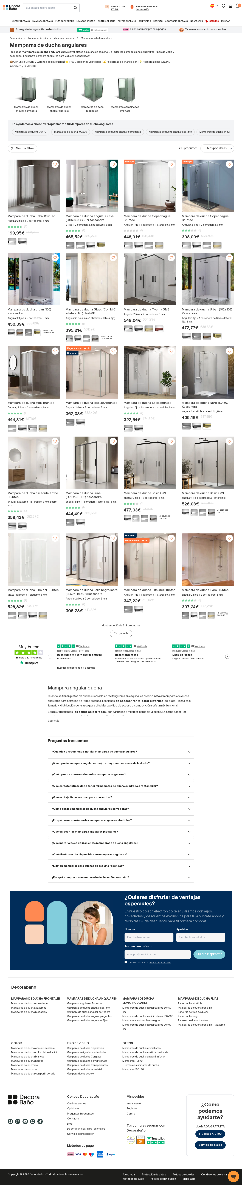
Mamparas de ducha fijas (198, 999)
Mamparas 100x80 (133, 1069)
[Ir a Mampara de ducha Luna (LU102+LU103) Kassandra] (92, 463)
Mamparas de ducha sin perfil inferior (143, 1057)
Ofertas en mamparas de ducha (140, 1065)
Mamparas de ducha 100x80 (70, 132)
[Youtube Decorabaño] (26, 1123)
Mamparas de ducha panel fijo (195, 1008)
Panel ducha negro (188, 1016)
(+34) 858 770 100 (210, 1134)
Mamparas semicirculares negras (141, 1021)
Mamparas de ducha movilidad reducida (145, 1052)
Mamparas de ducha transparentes (87, 1065)
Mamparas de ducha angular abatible (170, 132)
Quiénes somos (76, 1103)
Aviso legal (129, 1175)
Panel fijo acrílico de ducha (193, 1012)
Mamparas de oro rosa (24, 1069)
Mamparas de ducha (64, 38)
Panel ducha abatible (190, 1004)
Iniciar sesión (134, 1103)
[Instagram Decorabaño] (18, 1123)
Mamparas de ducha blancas (27, 1057)
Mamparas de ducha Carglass (84, 1057)
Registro (132, 1108)
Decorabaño (16, 38)
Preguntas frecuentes (80, 1114)
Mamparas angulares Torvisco (84, 1004)
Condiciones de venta (214, 1175)
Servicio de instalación (80, 1134)
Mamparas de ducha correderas (29, 1004)
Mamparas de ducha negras (27, 1061)
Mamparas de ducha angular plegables (89, 1016)
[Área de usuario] (230, 6)
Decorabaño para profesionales (86, 1129)
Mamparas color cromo (24, 1065)
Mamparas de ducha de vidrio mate (87, 1061)
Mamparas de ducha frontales (36, 999)
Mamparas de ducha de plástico (85, 1048)
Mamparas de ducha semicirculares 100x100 (147, 1016)
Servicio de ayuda (210, 1145)
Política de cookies (184, 1175)
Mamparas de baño (38, 38)
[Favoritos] (223, 5)
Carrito (131, 1114)
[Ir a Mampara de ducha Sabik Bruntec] (34, 186)
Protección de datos (154, 1175)
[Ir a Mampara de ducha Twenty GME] (150, 279)
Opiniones (73, 1108)
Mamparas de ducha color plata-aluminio (34, 1052)
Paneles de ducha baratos (193, 1021)
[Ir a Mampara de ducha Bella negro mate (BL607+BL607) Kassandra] (92, 559)
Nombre (130, 929)
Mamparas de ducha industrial (84, 1069)
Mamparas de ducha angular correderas (118, 132)
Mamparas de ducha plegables (29, 1012)
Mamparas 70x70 (132, 1061)
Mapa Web (189, 1179)
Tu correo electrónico (138, 946)
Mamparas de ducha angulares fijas (87, 1021)
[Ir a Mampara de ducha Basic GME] (150, 463)
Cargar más (121, 633)
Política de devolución (163, 1179)
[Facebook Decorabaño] (11, 1123)
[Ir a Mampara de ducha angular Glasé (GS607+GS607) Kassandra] (92, 186)
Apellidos (182, 929)
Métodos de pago (133, 1179)
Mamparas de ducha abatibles (28, 1008)
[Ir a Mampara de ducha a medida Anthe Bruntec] (34, 463)
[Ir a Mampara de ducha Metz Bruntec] (34, 372)
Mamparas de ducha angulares (92, 999)
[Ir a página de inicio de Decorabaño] (11, 9)
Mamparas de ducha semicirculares (138, 1001)
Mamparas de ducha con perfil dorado (33, 1074)
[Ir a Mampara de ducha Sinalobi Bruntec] (34, 559)
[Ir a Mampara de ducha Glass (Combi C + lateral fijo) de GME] (92, 279)
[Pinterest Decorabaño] (33, 1123)
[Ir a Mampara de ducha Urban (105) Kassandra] (34, 279)
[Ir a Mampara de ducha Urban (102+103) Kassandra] (208, 279)
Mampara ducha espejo (80, 1074)
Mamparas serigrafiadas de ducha (86, 1052)
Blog (69, 1124)
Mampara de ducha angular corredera (88, 1012)
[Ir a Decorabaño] (32, 1100)
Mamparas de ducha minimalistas (141, 1048)
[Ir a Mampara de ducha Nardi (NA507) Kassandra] (208, 372)
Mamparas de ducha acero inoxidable (33, 1048)
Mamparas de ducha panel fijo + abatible (201, 1025)
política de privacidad (160, 962)
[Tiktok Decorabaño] (41, 1123)
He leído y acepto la (150, 962)
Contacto (73, 1119)
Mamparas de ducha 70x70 (30, 132)
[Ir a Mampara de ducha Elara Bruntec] (208, 559)
